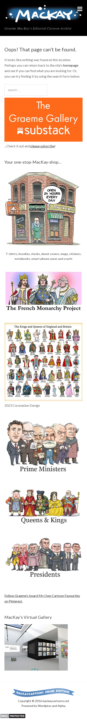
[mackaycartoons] (43, 19)
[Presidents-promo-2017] (43, 580)
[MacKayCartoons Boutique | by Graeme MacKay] (43, 249)
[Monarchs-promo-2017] (43, 523)
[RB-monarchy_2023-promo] (43, 362)
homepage (70, 65)
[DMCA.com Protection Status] (13, 717)
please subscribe (42, 146)
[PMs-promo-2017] (43, 474)
